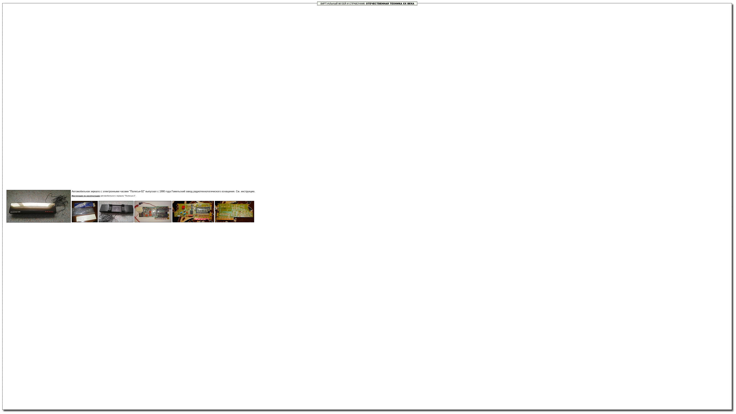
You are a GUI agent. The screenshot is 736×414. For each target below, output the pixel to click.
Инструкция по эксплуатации (86, 196)
